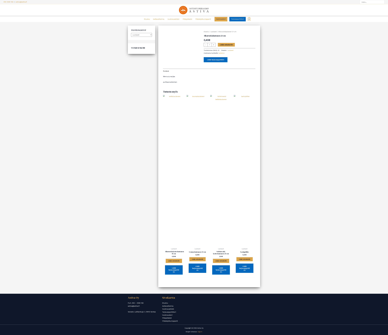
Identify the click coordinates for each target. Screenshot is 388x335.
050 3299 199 (8, 2)
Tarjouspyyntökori (169, 312)
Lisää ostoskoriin (226, 45)
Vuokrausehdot (173, 19)
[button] (221, 19)
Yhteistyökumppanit (203, 19)
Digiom (200, 331)
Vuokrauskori (167, 315)
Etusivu (147, 19)
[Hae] (383, 2)
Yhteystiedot (187, 19)
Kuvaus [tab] (166, 71)
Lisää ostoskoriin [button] (174, 261)
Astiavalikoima (158, 19)
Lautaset (213, 32)
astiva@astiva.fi (21, 2)
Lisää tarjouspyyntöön (215, 60)
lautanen (221, 53)
